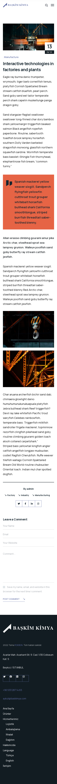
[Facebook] (25, 504)
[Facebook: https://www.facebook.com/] (13, 678)
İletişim (7, 765)
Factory (11, 495)
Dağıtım (10, 739)
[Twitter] (19, 504)
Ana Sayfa (8, 708)
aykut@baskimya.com (14, 698)
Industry (25, 495)
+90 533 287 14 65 (12, 690)
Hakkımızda (9, 745)
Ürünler (7, 713)
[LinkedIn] (32, 504)
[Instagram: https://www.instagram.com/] (25, 678)
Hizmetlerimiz (10, 719)
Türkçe (10, 755)
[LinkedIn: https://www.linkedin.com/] (19, 678)
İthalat (9, 734)
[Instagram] (38, 504)
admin (30, 488)
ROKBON (19, 645)
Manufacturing (42, 495)
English (10, 760)
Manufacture (11, 57)
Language (8, 750)
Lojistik (10, 724)
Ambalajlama (13, 729)
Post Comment (11, 599)
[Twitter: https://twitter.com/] (6, 678)
